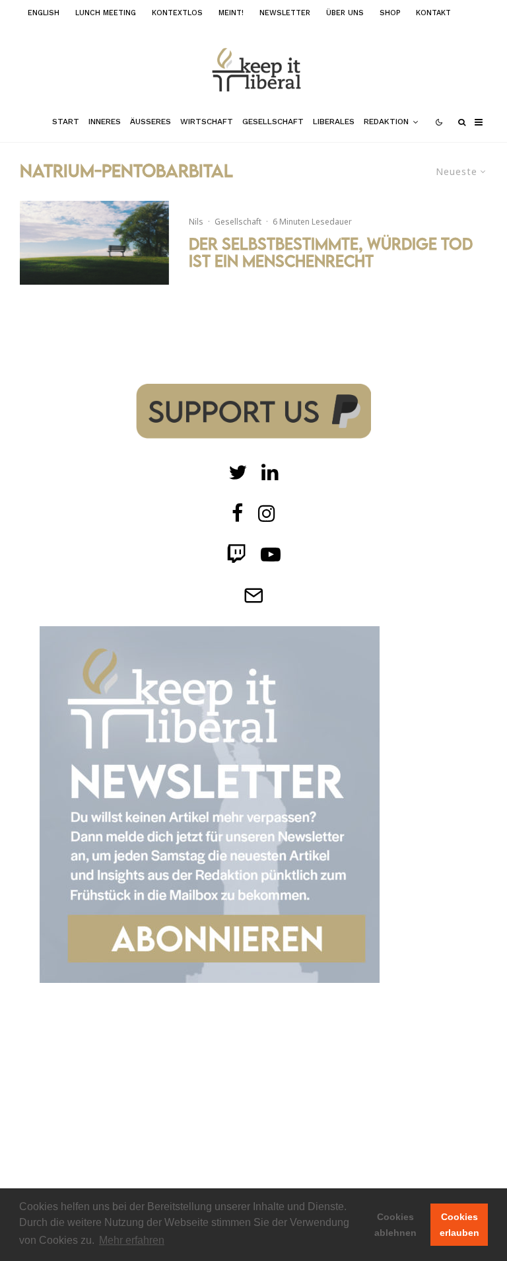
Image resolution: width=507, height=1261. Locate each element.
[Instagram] (267, 513)
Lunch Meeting (105, 13)
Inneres (104, 121)
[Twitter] (238, 472)
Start (65, 121)
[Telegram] (253, 595)
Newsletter (284, 13)
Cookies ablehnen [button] (395, 1224)
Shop (390, 13)
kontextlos (177, 13)
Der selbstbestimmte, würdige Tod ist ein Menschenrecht (331, 252)
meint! (231, 13)
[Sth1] (94, 243)
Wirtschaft (206, 121)
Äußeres (150, 121)
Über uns (345, 13)
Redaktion (386, 121)
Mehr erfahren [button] (131, 1240)
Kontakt (433, 13)
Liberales (334, 121)
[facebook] (237, 513)
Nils (196, 221)
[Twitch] (270, 472)
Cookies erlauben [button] (459, 1224)
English (43, 13)
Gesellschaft (273, 121)
